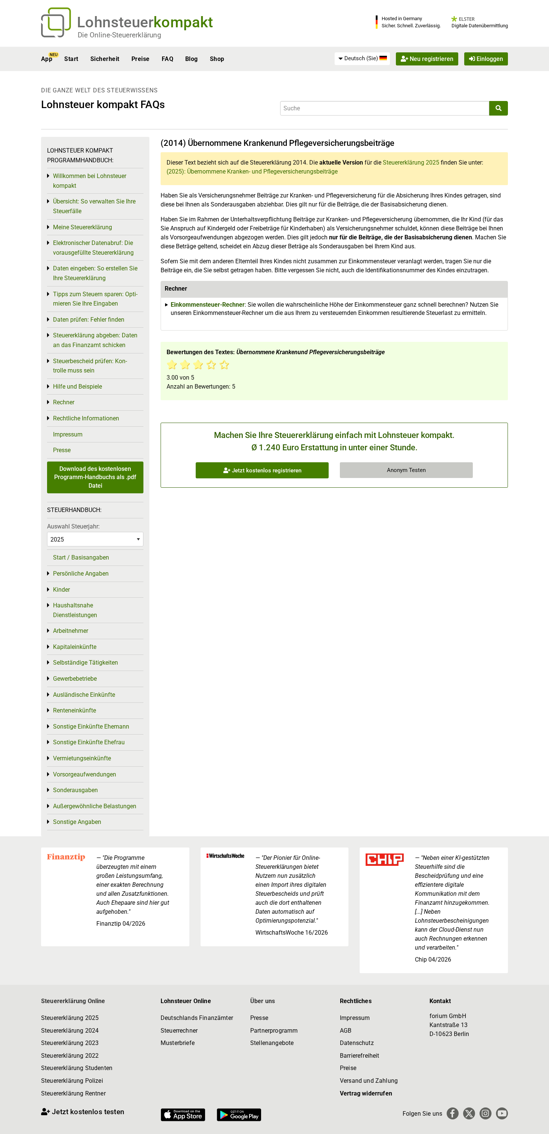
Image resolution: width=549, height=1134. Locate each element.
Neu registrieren (430, 58)
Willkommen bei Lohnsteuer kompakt (89, 180)
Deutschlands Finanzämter (197, 1017)
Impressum (68, 434)
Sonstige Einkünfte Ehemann (91, 726)
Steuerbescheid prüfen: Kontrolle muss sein (90, 366)
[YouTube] (502, 1113)
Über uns (262, 1001)
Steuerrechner (179, 1030)
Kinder (61, 589)
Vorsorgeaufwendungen (84, 774)
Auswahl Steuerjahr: (73, 526)
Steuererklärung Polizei (72, 1080)
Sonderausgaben (75, 790)
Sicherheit (105, 58)
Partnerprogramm (274, 1030)
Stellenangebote (272, 1042)
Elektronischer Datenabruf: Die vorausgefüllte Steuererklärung (93, 247)
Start (71, 58)
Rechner (63, 402)
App (46, 58)
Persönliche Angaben (81, 573)
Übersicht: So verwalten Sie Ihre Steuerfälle (94, 206)
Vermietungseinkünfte (82, 758)
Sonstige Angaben (77, 821)
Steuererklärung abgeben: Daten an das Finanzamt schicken (95, 340)
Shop (217, 58)
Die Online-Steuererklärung (119, 35)
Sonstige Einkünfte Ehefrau (89, 742)
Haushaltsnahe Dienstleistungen (75, 610)
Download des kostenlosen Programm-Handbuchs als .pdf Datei (95, 477)
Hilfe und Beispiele (77, 386)
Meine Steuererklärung (82, 227)
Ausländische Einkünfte (84, 694)
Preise (140, 58)
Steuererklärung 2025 (411, 162)
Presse (62, 450)
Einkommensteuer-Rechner (208, 304)
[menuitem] (362, 58)
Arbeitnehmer (70, 630)
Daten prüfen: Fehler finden (88, 319)
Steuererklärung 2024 (70, 1030)
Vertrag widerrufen (366, 1093)
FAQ (167, 58)
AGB (345, 1030)
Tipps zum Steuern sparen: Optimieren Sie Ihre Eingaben (95, 299)
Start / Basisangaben (81, 557)
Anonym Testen (406, 470)
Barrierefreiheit (359, 1055)
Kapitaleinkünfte (74, 646)
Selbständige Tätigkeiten (85, 662)
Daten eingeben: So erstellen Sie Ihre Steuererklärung (95, 273)
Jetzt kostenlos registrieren (265, 470)
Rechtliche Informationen (86, 418)
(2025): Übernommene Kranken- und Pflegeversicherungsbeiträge (252, 171)
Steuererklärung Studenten (76, 1068)
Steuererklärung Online (73, 1001)
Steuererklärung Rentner (73, 1093)
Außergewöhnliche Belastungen (94, 806)
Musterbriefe (178, 1042)
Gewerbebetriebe (75, 678)
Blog (191, 58)
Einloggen (489, 58)
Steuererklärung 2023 (70, 1042)
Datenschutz (357, 1042)
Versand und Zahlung (369, 1080)
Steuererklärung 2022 (70, 1055)
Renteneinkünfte (74, 710)
